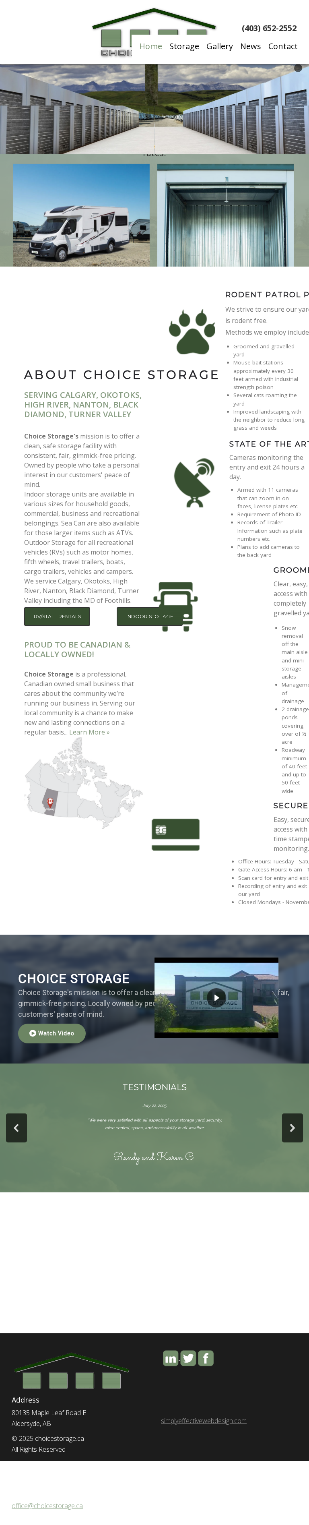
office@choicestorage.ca (47, 1505)
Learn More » (89, 732)
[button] (83, 783)
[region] (154, 544)
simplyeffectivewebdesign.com (204, 1420)
